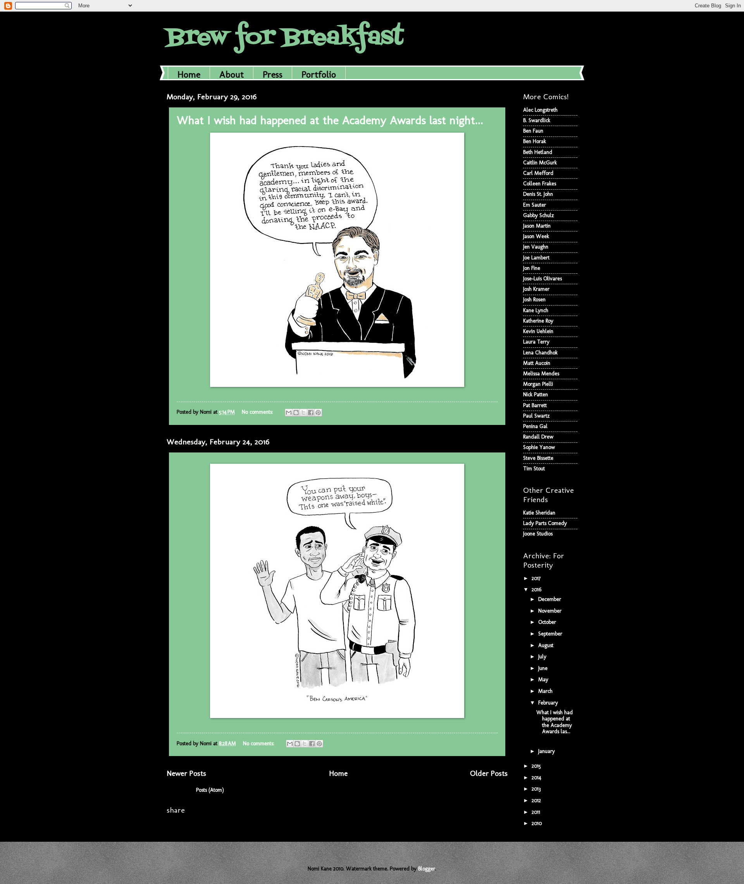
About (231, 74)
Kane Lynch (535, 310)
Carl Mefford (538, 173)
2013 (537, 789)
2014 (537, 777)
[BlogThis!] (296, 412)
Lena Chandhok (540, 352)
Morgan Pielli (538, 384)
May (544, 679)
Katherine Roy (538, 321)
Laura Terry (536, 341)
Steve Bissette (538, 458)
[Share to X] (303, 412)
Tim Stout (534, 468)
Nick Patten (535, 394)
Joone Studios (538, 533)
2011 (537, 812)
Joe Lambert (536, 257)
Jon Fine (531, 268)
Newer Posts (186, 773)
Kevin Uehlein (538, 331)
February (549, 702)
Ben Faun (533, 131)
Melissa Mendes (541, 373)
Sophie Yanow (539, 447)
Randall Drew (538, 436)
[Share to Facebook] (311, 412)
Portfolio (318, 74)
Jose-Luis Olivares (542, 278)
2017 (537, 578)
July (543, 656)
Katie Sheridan (539, 512)
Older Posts (489, 773)
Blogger (426, 868)
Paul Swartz (536, 416)
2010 (537, 823)
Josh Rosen (534, 299)
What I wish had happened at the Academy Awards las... (554, 722)
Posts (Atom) (210, 790)
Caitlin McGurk (540, 162)
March (546, 691)
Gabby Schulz (538, 215)
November (550, 611)
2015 (537, 766)
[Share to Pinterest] (318, 412)
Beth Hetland (537, 152)
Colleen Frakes (539, 183)
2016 (537, 589)
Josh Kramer (536, 289)
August (546, 645)
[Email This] (289, 412)
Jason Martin (537, 226)
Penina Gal (535, 426)
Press (272, 74)
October (548, 622)
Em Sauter (534, 205)
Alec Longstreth (540, 110)
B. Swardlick (536, 120)
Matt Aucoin (536, 363)
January (547, 751)
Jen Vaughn (535, 246)
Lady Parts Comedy (545, 523)
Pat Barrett (535, 405)
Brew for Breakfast (285, 37)
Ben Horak (534, 141)
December (550, 599)
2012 (537, 800)
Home (188, 74)
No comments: (258, 412)
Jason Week (536, 236)
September (551, 633)
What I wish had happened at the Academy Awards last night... (330, 120)
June (543, 668)
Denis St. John (538, 194)
